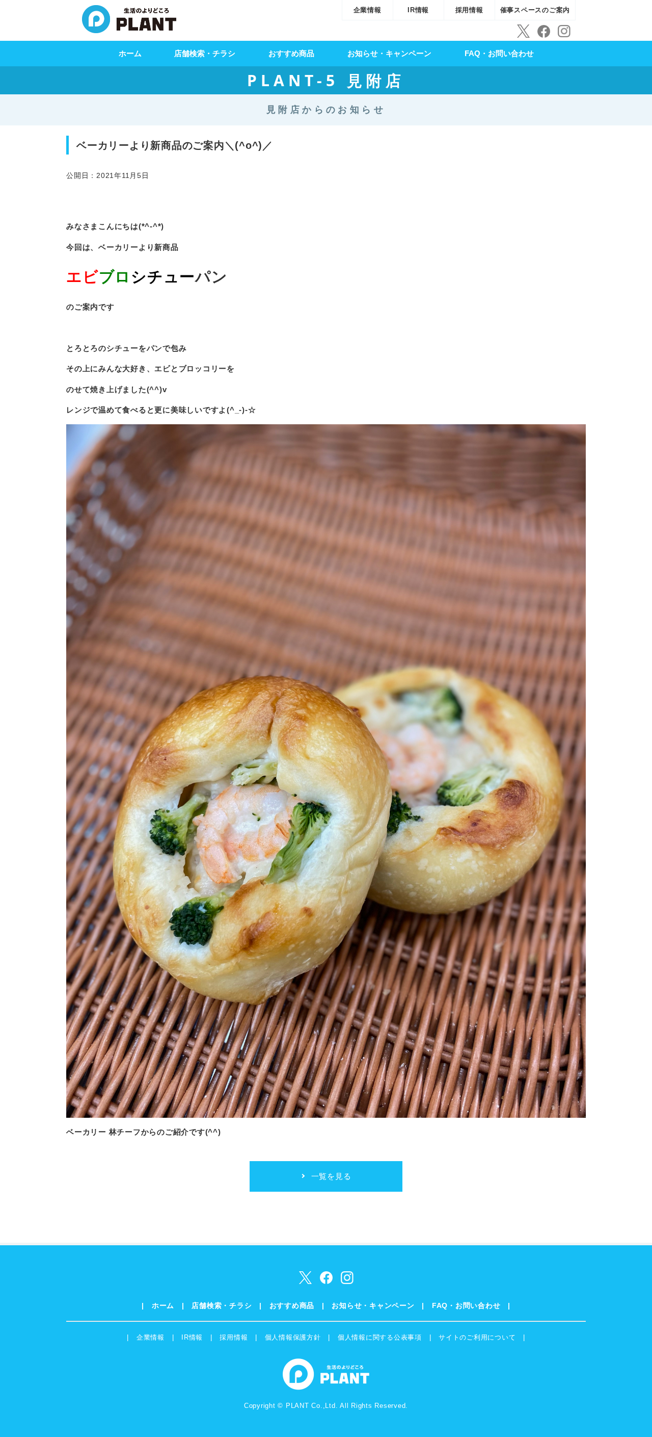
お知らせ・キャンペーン (389, 53)
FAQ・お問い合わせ (499, 53)
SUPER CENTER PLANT (129, 18)
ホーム (130, 53)
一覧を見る (331, 1176)
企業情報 (368, 10)
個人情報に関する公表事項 (380, 1337)
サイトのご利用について (477, 1337)
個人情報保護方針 (293, 1337)
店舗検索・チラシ (204, 53)
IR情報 (418, 10)
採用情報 (469, 10)
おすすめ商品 (291, 53)
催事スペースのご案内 (535, 10)
